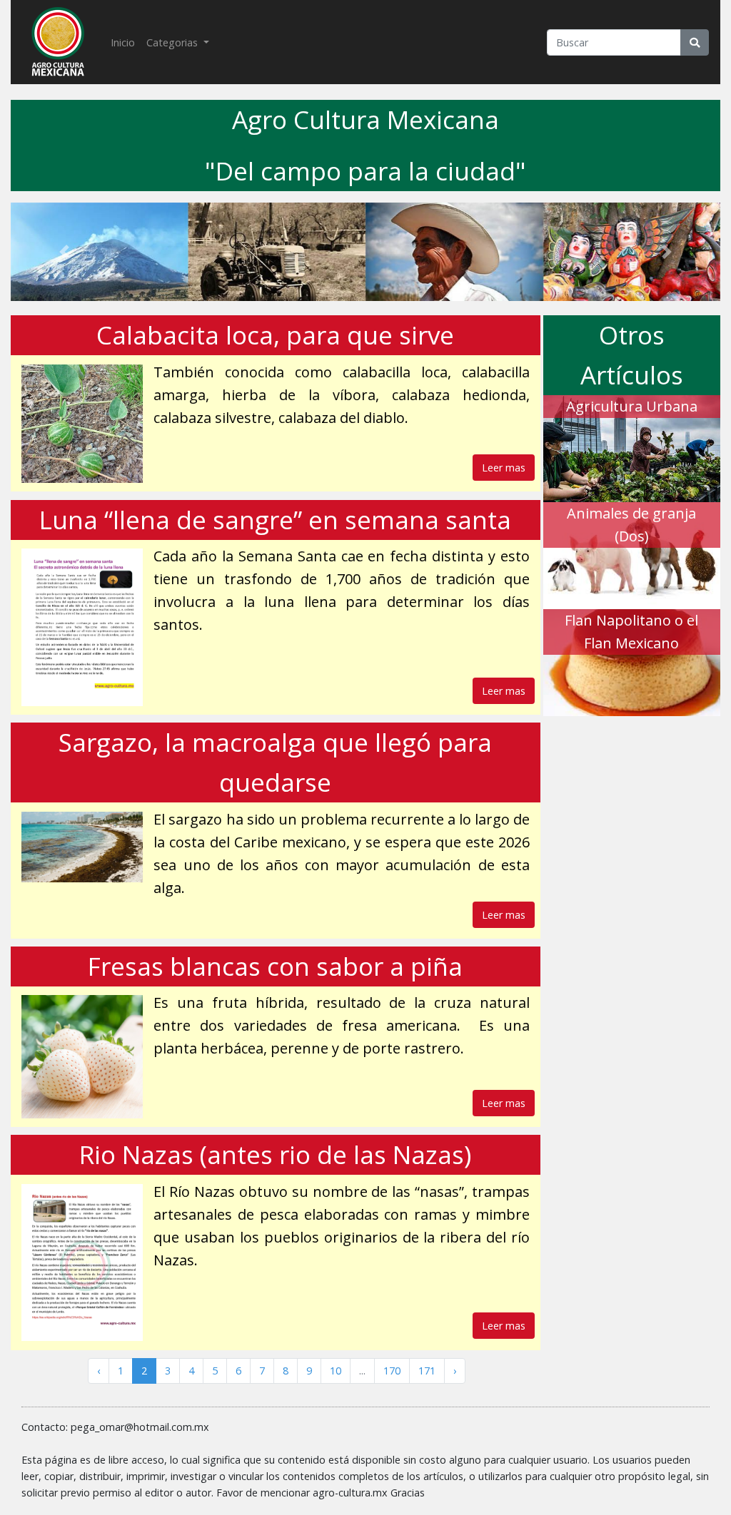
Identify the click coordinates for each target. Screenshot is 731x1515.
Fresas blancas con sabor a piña (275, 966)
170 (391, 1370)
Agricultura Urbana (631, 406)
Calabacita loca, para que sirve (275, 335)
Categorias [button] (173, 42)
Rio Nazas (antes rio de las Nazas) (275, 1154)
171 (426, 1370)
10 (335, 1370)
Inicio (126, 42)
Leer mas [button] (503, 467)
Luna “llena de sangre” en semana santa (275, 519)
